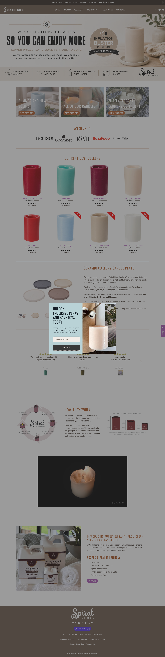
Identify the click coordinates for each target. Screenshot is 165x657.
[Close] (113, 305)
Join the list (66, 348)
